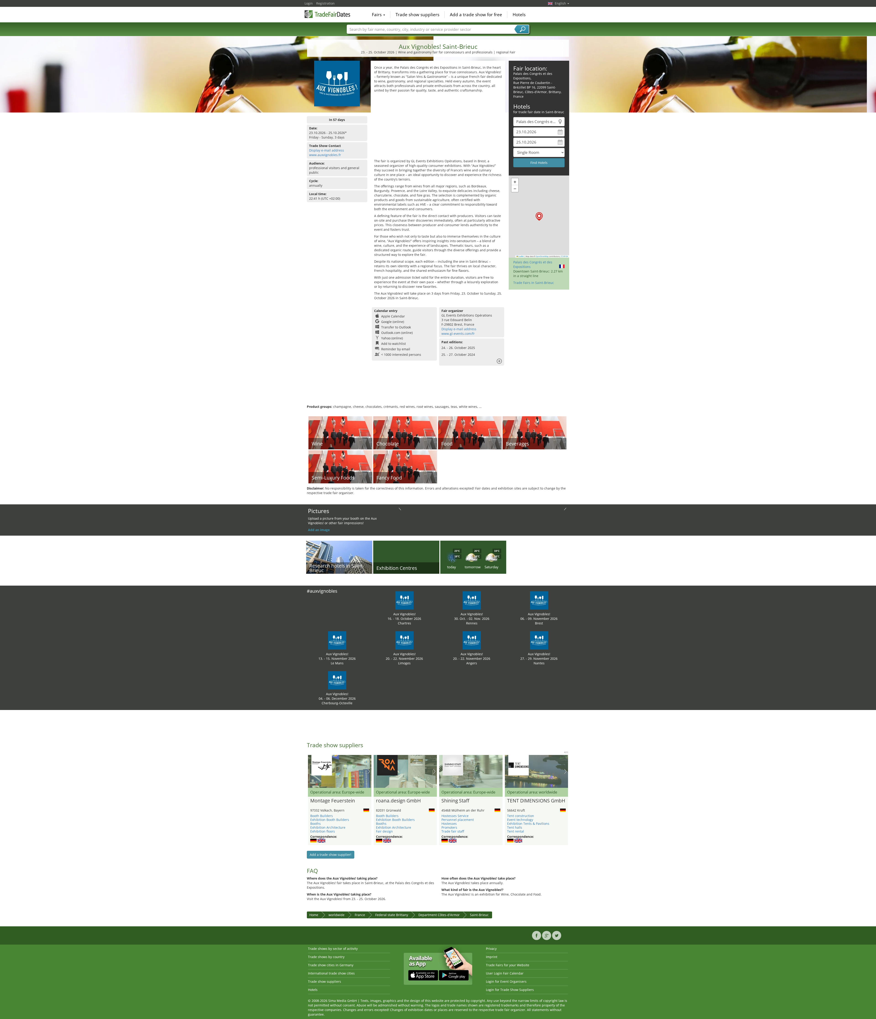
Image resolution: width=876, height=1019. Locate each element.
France (360, 915)
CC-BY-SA (564, 256)
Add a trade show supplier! (330, 854)
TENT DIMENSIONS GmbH (536, 801)
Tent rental (515, 831)
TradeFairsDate (327, 14)
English (561, 3)
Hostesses (449, 823)
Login (309, 3)
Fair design (384, 831)
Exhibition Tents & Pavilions (528, 823)
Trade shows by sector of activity (333, 948)
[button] (539, 216)
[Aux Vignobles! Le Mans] (337, 640)
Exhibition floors (322, 831)
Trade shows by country (326, 957)
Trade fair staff (452, 831)
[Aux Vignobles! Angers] (471, 640)
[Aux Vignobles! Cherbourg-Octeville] (337, 680)
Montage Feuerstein (332, 801)
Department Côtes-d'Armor (439, 915)
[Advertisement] (438, 127)
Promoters (449, 827)
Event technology (520, 819)
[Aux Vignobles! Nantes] (539, 640)
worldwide (336, 915)
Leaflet (521, 256)
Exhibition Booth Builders (329, 819)
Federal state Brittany (391, 915)
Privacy (491, 948)
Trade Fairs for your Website (507, 965)
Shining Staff (455, 801)
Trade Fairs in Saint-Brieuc (533, 282)
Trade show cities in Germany (330, 965)
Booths (315, 823)
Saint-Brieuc (479, 915)
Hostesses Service (455, 816)
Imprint (491, 957)
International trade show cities (331, 973)
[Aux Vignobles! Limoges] (404, 640)
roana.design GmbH (398, 801)
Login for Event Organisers (506, 981)
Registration (325, 3)
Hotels (519, 15)
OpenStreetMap (542, 256)
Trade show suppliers (417, 15)
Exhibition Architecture (327, 827)
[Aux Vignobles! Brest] (539, 600)
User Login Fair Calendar (505, 973)
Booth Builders (321, 816)
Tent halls (514, 827)
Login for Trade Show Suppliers (510, 990)
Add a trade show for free (476, 15)
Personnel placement (457, 819)
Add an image (319, 530)
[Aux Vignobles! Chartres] (404, 600)
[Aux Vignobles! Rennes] (471, 600)
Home (313, 915)
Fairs (377, 15)
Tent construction (520, 816)
